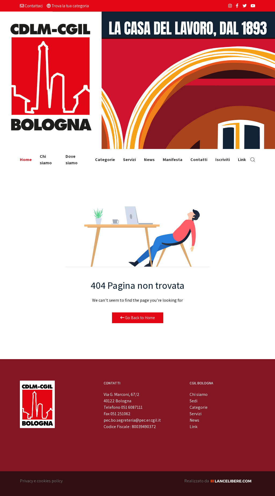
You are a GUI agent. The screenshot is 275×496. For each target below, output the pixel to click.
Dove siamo (72, 160)
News (149, 159)
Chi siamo (46, 160)
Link (242, 159)
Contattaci (33, 5)
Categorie (105, 159)
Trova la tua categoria (70, 5)
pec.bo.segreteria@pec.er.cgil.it (132, 420)
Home (26, 159)
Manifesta (172, 159)
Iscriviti (222, 159)
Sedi (193, 401)
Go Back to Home (139, 317)
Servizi (129, 159)
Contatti (198, 159)
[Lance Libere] (233, 481)
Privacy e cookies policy (41, 481)
